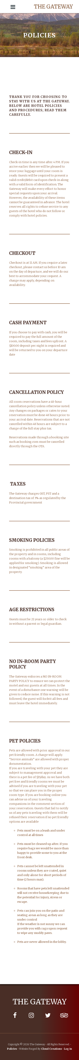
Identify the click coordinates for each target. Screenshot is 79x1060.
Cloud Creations (51, 1048)
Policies (12, 1048)
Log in (68, 1048)
